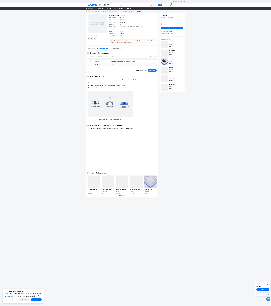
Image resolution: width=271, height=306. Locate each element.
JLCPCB (88, 11)
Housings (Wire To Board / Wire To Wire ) (124, 11)
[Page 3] (124, 195)
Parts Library (95, 11)
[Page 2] (122, 195)
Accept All (36, 299)
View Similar (152, 70)
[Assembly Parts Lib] (91, 5)
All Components (102, 11)
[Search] (160, 5)
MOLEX (122, 17)
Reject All (24, 299)
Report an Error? (153, 56)
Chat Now (262, 289)
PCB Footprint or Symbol (126, 29)
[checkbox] (90, 61)
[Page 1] (120, 195)
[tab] (91, 48)
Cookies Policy (10, 296)
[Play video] (110, 104)
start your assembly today (149, 79)
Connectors (110, 11)
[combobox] (132, 5)
